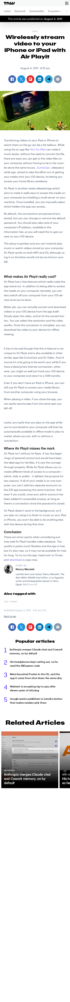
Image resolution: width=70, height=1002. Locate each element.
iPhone (13, 602)
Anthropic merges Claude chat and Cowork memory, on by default (36, 651)
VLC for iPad (37, 149)
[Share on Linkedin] (39, 627)
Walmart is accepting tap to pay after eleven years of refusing (33, 688)
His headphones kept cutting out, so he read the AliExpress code (34, 663)
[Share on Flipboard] (30, 627)
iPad (6, 602)
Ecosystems (54, 10)
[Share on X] (21, 627)
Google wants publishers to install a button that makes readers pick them (36, 700)
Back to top (10, 616)
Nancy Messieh (25, 569)
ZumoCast (43, 167)
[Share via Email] (58, 627)
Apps (35, 32)
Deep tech (19, 10)
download (16, 559)
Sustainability (36, 10)
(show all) (32, 584)
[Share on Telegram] (49, 627)
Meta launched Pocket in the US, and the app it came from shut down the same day (36, 675)
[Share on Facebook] (12, 627)
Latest (7, 10)
